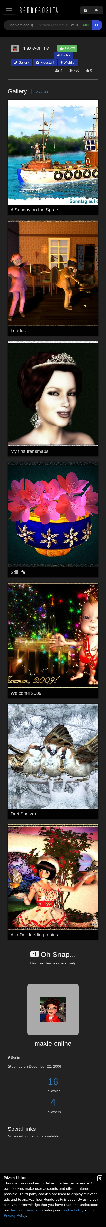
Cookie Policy (72, 1210)
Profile (65, 55)
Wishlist (69, 62)
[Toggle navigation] (9, 10)
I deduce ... (22, 330)
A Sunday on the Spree (34, 209)
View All (42, 92)
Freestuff (46, 62)
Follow (69, 48)
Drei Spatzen (24, 813)
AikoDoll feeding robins (34, 934)
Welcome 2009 (26, 693)
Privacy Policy (15, 1215)
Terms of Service (24, 1210)
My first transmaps (29, 451)
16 (53, 1081)
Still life (18, 572)
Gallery (23, 62)
